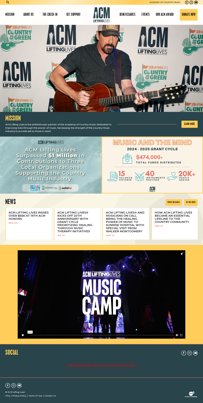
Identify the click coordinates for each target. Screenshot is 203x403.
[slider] (101, 68)
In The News (191, 202)
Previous (3, 68)
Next (199, 68)
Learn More (189, 124)
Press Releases (173, 202)
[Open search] (7, 2)
